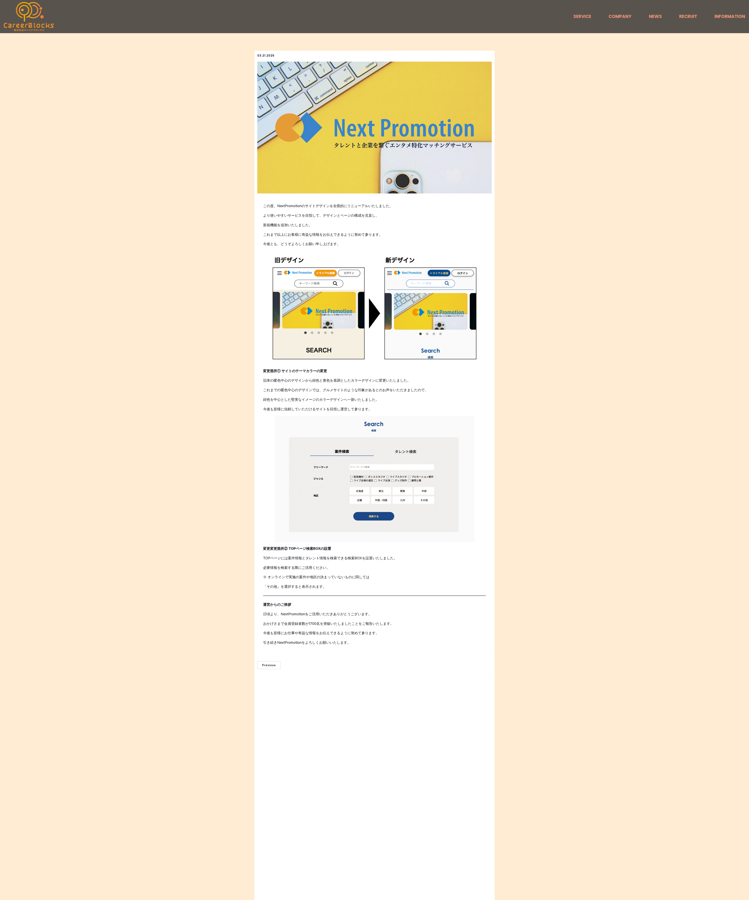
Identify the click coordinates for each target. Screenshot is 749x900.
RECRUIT (688, 16)
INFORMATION (729, 16)
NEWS (655, 16)
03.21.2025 (265, 56)
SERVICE (582, 16)
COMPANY (620, 16)
